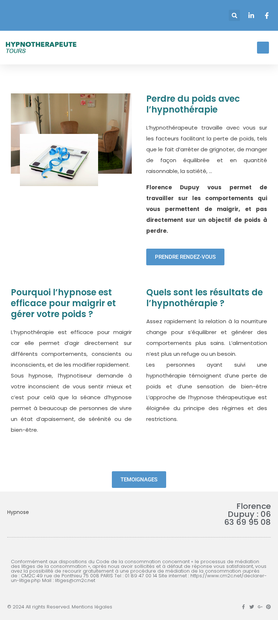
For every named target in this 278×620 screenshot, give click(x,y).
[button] (234, 15)
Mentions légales (92, 606)
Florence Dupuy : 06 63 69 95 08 (247, 514)
